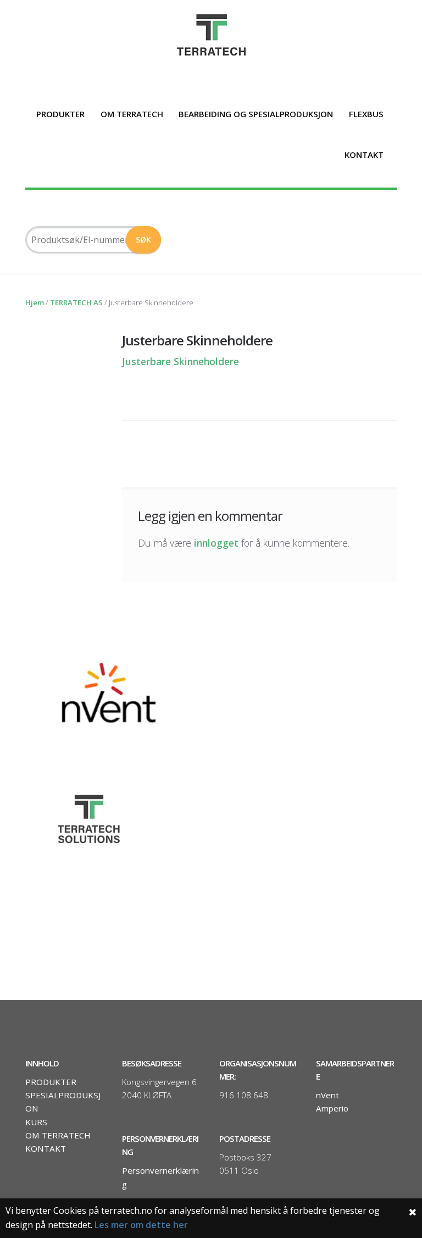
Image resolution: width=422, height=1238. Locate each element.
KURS (36, 1121)
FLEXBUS (366, 113)
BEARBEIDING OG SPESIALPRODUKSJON (256, 113)
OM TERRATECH (132, 113)
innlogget (216, 542)
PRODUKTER (60, 113)
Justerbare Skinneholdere (180, 361)
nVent (327, 1095)
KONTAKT (364, 154)
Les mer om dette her (141, 1225)
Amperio (332, 1108)
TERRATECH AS (76, 302)
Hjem (34, 302)
